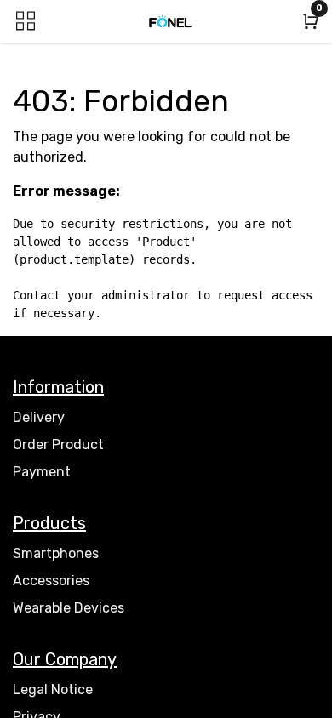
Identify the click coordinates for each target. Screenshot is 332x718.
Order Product (58, 444)
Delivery (39, 417)
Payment (42, 472)
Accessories (51, 581)
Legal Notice (53, 689)
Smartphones (56, 553)
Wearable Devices (68, 608)
